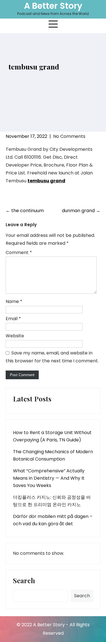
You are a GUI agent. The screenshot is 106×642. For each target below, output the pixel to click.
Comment (19, 252)
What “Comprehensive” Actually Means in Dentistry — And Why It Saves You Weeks (49, 478)
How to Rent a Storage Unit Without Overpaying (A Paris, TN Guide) (52, 436)
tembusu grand (46, 181)
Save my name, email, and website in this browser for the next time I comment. (52, 357)
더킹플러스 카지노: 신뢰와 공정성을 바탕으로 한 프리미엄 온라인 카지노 (52, 501)
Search (24, 581)
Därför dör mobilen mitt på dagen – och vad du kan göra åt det (52, 520)
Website (15, 336)
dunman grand (81, 210)
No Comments (69, 136)
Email (13, 318)
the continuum (25, 210)
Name (14, 301)
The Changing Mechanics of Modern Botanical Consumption (53, 455)
